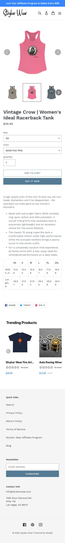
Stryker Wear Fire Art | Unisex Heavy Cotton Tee (19, 362)
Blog (8, 445)
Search (10, 404)
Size (5, 132)
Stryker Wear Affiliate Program (24, 437)
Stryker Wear (27, 533)
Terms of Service (15, 429)
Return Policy (14, 421)
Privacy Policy (14, 412)
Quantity (7, 157)
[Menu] (59, 13)
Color (6, 145)
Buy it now (32, 181)
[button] (12, 92)
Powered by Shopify (43, 533)
